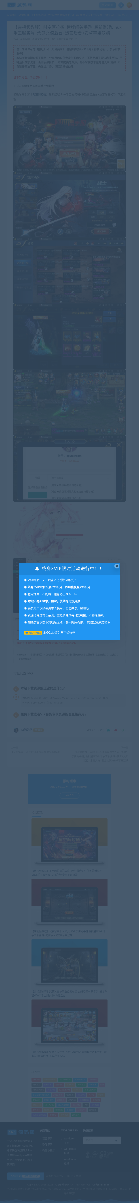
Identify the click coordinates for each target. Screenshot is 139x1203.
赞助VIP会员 (35, 633)
